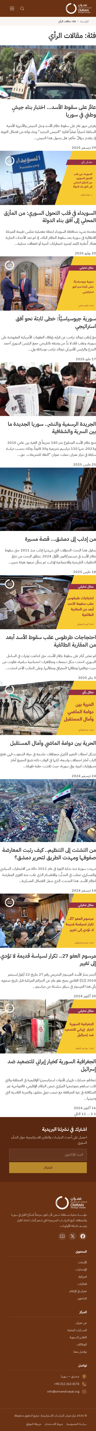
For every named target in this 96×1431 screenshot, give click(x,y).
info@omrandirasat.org (63, 1391)
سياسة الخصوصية (77, 1424)
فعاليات (82, 1284)
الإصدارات (81, 1269)
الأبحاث (82, 1262)
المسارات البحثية (77, 1330)
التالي (77, 1114)
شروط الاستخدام (54, 1424)
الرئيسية (84, 21)
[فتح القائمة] (12, 8)
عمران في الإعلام (78, 1291)
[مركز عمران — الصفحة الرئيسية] (78, 8)
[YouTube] (62, 1236)
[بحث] (22, 8)
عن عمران (81, 1322)
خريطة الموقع (33, 1424)
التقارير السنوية (78, 1337)
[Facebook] (83, 1236)
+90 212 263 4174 (66, 1384)
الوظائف (82, 1344)
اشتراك (48, 1167)
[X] (73, 1236)
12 (83, 1114)
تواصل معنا (80, 1351)
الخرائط (82, 1276)
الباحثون (82, 1298)
